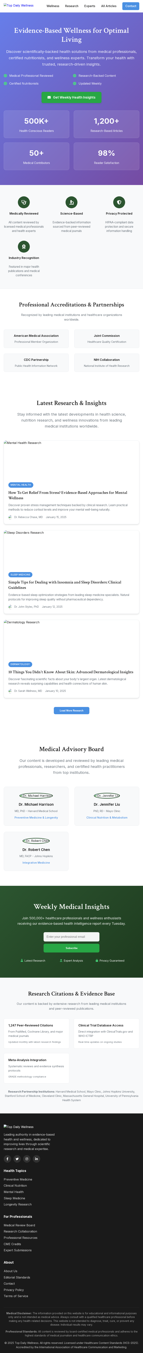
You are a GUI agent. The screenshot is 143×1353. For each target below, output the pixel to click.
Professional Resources (20, 1238)
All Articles (108, 6)
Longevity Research (18, 1204)
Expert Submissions (18, 1250)
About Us (10, 1271)
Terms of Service (16, 1296)
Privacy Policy (14, 1290)
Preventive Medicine (18, 1179)
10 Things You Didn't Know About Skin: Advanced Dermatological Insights (70, 672)
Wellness (53, 6)
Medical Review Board (19, 1225)
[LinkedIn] (36, 1159)
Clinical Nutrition (15, 1185)
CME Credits (12, 1244)
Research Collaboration (20, 1231)
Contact (130, 6)
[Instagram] (27, 1159)
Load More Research (71, 710)
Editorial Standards (17, 1277)
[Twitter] (17, 1159)
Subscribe (71, 948)
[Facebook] (7, 1159)
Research (71, 6)
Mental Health (14, 1192)
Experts (89, 6)
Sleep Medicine (14, 1198)
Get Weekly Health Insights (74, 97)
